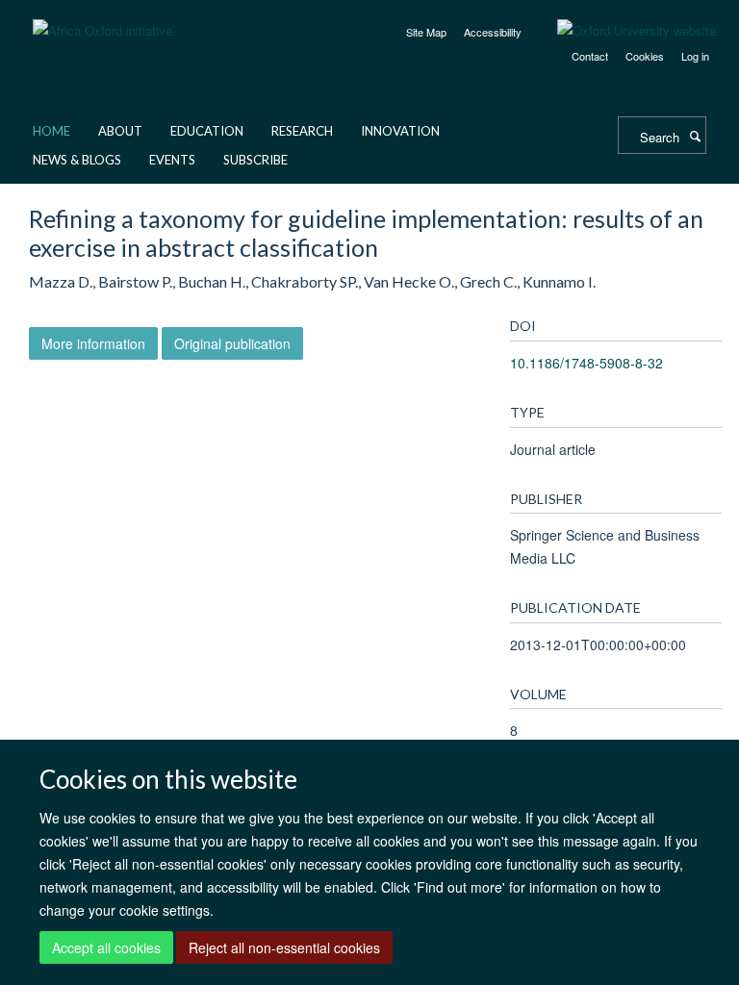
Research (302, 131)
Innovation (400, 131)
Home (51, 131)
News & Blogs (77, 159)
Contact (590, 55)
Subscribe (255, 159)
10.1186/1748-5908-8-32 (586, 362)
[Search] (694, 135)
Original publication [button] (232, 343)
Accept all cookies (106, 947)
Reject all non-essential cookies (284, 947)
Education (206, 131)
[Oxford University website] (622, 30)
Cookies (644, 55)
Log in (695, 55)
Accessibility (493, 31)
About (120, 131)
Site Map (426, 31)
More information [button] (93, 343)
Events (172, 159)
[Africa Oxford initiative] (102, 19)
